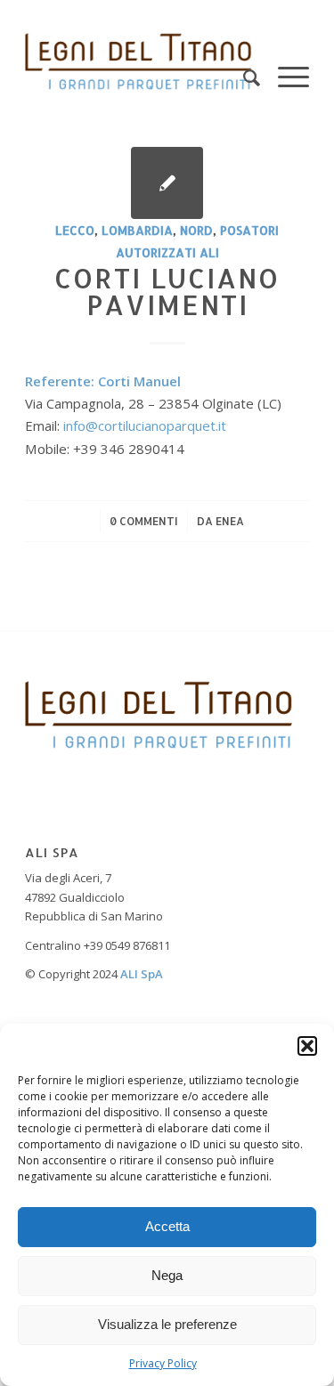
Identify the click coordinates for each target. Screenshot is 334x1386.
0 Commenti (144, 521)
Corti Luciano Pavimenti (167, 291)
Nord (196, 230)
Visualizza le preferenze (167, 1324)
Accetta (167, 1226)
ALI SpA (141, 974)
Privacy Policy (163, 1363)
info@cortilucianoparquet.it (144, 425)
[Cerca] (242, 61)
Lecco (74, 230)
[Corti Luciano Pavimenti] (167, 183)
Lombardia (137, 230)
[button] (307, 1046)
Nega (167, 1275)
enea (230, 521)
